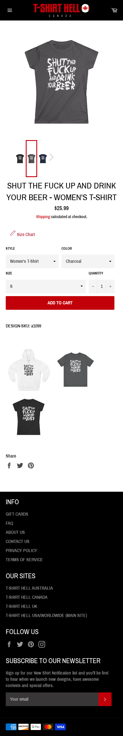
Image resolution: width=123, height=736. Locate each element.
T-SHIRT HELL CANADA (26, 597)
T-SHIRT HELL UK (21, 606)
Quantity (96, 273)
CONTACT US (17, 541)
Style (10, 249)
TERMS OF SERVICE (24, 559)
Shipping (43, 216)
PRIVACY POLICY (21, 550)
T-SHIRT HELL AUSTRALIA (29, 588)
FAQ (9, 523)
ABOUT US (15, 532)
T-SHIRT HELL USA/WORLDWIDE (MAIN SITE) (46, 615)
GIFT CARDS (17, 514)
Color (66, 249)
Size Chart (25, 234)
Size (9, 273)
